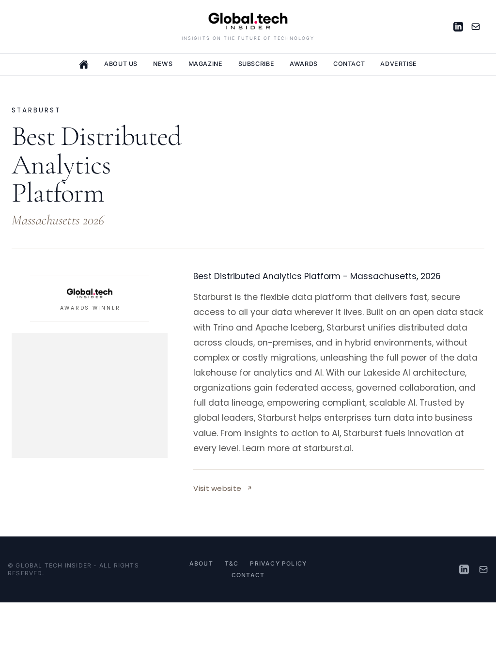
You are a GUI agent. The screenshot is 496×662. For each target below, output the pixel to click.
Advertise (398, 63)
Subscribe (256, 63)
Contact (349, 63)
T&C (232, 563)
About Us (121, 63)
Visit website (222, 489)
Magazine (205, 63)
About (201, 563)
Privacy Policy (278, 563)
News (163, 63)
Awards (304, 63)
